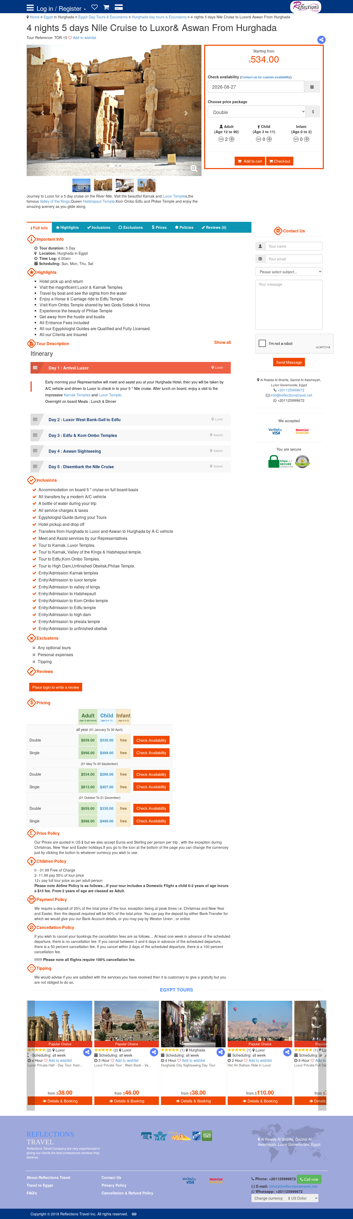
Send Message (289, 362)
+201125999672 (291, 389)
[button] (130, 368)
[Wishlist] (94, 7)
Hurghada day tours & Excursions (160, 16)
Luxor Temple (174, 196)
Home (35, 16)
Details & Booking (62, 1100)
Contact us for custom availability (265, 77)
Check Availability (151, 740)
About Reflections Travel (48, 1177)
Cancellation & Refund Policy (127, 1192)
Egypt (49, 16)
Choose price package (227, 101)
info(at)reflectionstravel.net (293, 1186)
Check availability (249, 76)
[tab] (130, 368)
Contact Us (111, 1177)
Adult (226, 129)
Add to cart (252, 161)
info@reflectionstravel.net (291, 395)
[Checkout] (118, 7)
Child (264, 129)
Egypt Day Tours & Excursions (103, 16)
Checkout (281, 161)
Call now (310, 1179)
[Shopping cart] (106, 7)
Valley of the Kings (55, 201)
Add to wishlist (84, 37)
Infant (301, 129)
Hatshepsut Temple (99, 201)
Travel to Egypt (40, 1185)
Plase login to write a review (55, 687)
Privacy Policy (114, 1185)
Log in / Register (60, 8)
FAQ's (32, 1192)
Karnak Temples (77, 394)
